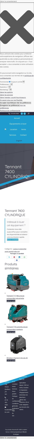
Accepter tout (5, 103)
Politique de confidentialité (10, 111)
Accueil (14, 374)
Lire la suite (11, 301)
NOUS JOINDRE (12, 240)
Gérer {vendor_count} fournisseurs (13, 97)
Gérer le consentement (8, 438)
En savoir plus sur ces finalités (11, 100)
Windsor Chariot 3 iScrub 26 (17, 358)
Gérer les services (6, 95)
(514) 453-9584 (15, 113)
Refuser (13, 103)
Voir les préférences (24, 103)
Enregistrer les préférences (9, 105)
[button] (17, 27)
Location (14, 384)
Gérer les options (6, 92)
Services (14, 389)
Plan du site (13, 413)
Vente (14, 386)
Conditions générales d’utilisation (15, 406)
